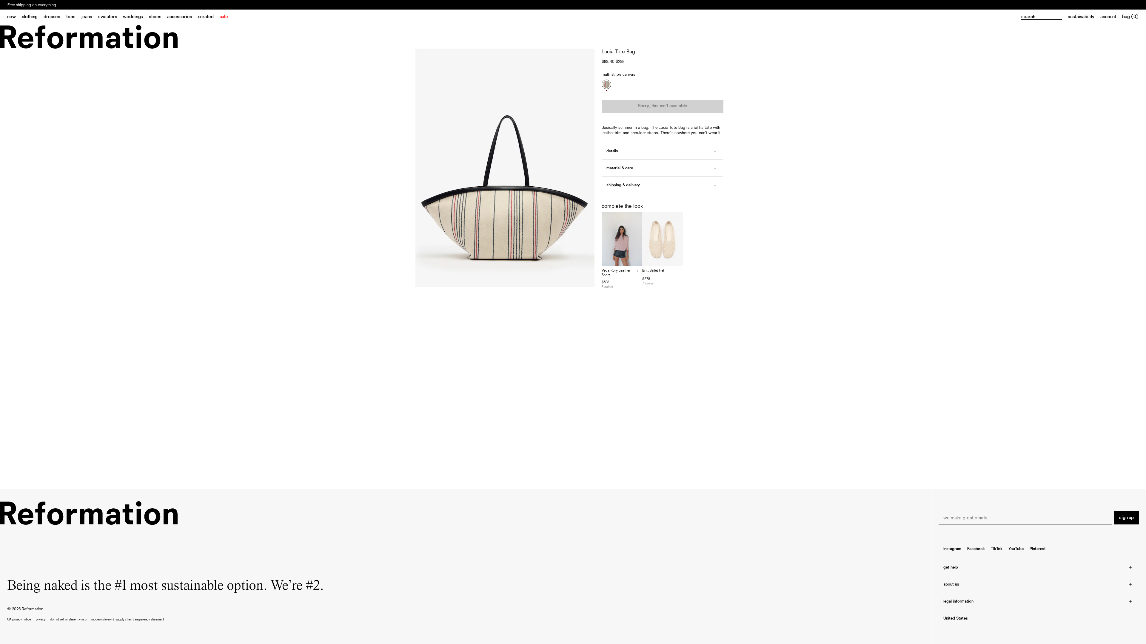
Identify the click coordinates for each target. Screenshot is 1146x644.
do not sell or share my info (68, 619)
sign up (1126, 517)
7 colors (648, 283)
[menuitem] (14, 17)
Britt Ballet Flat (653, 271)
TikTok (996, 549)
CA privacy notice (19, 619)
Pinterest (1038, 549)
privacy (40, 619)
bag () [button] (1130, 17)
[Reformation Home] (573, 37)
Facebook (976, 549)
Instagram (952, 549)
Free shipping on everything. (32, 5)
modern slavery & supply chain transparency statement (127, 619)
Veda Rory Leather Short (616, 273)
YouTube (1016, 549)
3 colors (607, 287)
